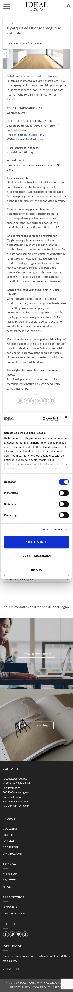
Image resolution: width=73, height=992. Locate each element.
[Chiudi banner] (67, 419)
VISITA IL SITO (12, 969)
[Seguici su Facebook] (6, 934)
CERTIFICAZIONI (14, 913)
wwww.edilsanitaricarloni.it (30, 139)
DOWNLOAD (11, 907)
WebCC (41, 43)
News (10, 23)
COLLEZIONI (11, 828)
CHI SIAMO (10, 874)
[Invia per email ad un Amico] (40, 401)
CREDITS (58, 987)
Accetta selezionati (37, 555)
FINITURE (9, 834)
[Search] (68, 6)
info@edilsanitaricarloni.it (30, 134)
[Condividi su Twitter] (33, 401)
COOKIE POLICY (41, 987)
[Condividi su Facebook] (27, 401)
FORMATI (9, 841)
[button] (7, 6)
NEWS (7, 886)
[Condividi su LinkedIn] (52, 401)
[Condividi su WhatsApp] (20, 401)
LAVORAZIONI (12, 853)
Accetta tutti (36, 542)
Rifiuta (36, 569)
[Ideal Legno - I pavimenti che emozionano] (36, 6)
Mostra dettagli (52, 529)
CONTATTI (9, 880)
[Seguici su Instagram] (12, 934)
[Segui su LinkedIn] (25, 934)
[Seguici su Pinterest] (19, 934)
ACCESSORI (10, 847)
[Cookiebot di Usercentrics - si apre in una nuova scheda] (43, 419)
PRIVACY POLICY (20, 987)
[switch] (64, 493)
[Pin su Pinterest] (46, 401)
